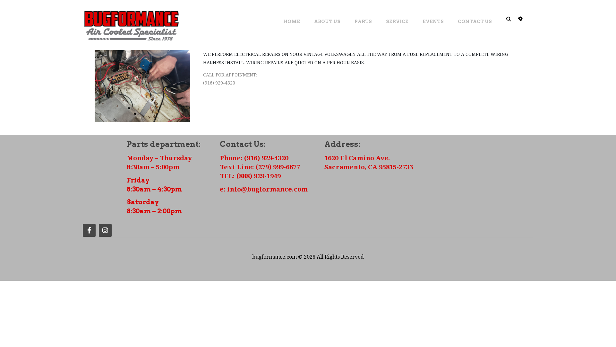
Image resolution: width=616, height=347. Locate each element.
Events (433, 21)
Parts (363, 21)
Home (291, 21)
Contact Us (475, 21)
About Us (327, 21)
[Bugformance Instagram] (105, 230)
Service (397, 21)
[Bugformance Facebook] (89, 230)
